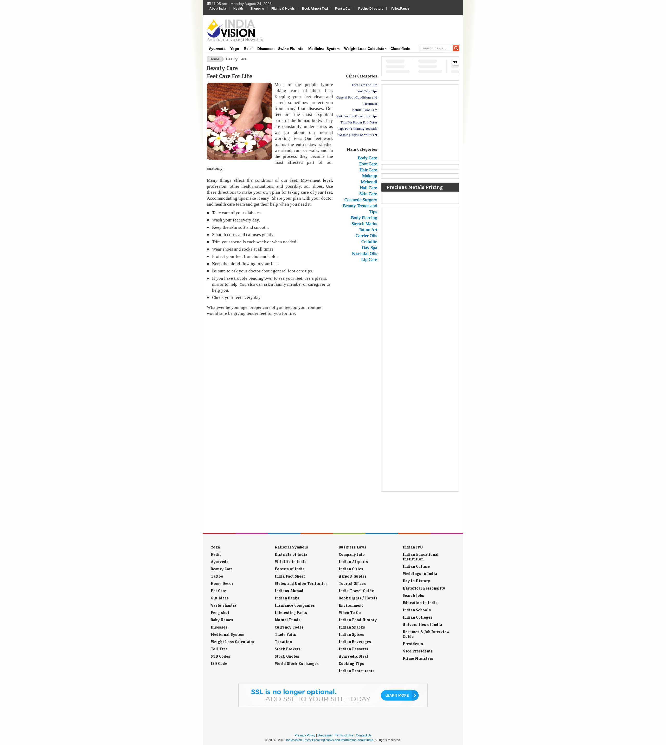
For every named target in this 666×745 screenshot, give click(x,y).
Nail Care (368, 188)
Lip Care (369, 259)
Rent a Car (343, 8)
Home (214, 59)
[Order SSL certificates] (333, 706)
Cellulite (369, 241)
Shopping (257, 8)
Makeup (369, 176)
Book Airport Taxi (315, 8)
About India (217, 8)
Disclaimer (325, 735)
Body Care (367, 158)
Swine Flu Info (291, 49)
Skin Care (368, 194)
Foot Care (368, 164)
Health (238, 8)
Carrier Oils (366, 235)
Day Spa (369, 247)
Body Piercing (364, 217)
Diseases (265, 49)
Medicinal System (324, 49)
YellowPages (400, 8)
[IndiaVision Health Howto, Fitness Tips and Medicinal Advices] (235, 30)
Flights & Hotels (283, 8)
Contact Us (364, 735)
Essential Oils (364, 253)
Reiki (248, 49)
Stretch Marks (364, 223)
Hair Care (368, 170)
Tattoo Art (368, 229)
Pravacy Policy (304, 735)
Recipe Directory (370, 8)
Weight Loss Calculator (365, 49)
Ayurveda (217, 49)
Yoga (234, 49)
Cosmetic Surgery (360, 199)
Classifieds (400, 49)
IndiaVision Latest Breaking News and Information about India (329, 740)
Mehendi (369, 182)
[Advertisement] (368, 29)
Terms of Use (344, 735)
